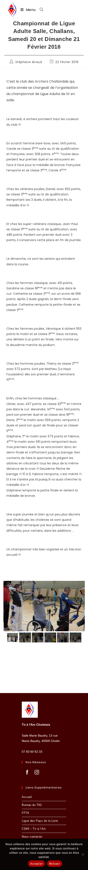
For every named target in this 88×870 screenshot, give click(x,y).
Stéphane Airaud (28, 62)
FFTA (25, 812)
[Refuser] (83, 854)
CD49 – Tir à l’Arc (34, 828)
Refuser (54, 863)
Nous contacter (32, 836)
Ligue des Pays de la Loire (40, 820)
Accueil (27, 797)
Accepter (36, 863)
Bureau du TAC (32, 805)
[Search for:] (40, 9)
